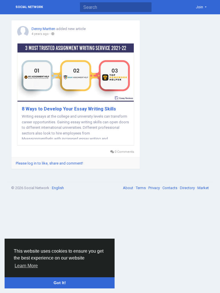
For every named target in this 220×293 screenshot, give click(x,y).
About (128, 188)
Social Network (29, 7)
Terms (141, 188)
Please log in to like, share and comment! (49, 163)
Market (203, 188)
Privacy (154, 188)
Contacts (170, 188)
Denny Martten (43, 29)
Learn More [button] (26, 265)
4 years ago (40, 34)
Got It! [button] (60, 282)
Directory (188, 188)
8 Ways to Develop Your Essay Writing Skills (69, 109)
